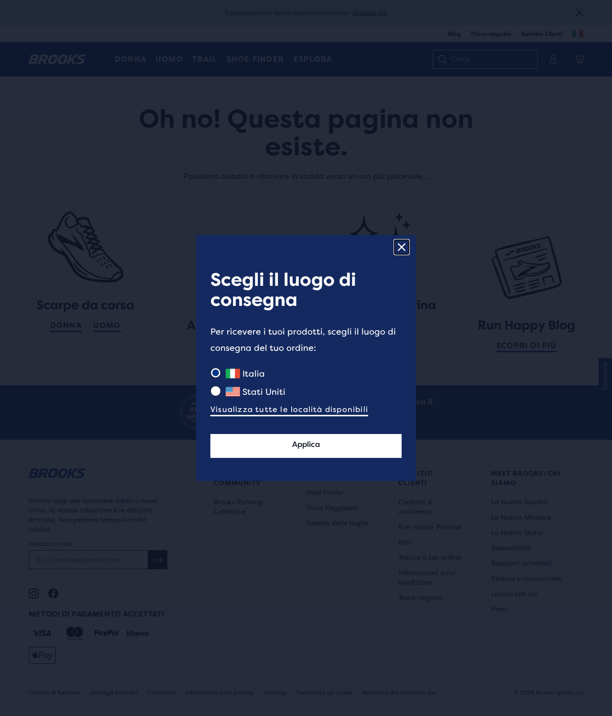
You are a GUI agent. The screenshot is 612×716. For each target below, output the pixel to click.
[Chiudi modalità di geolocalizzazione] (401, 247)
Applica (306, 444)
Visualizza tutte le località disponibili (289, 409)
